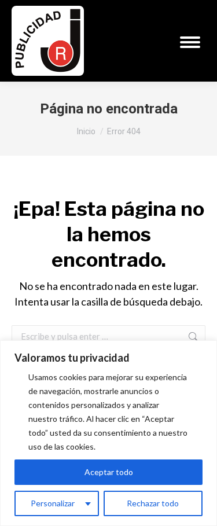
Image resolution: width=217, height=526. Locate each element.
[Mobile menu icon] (190, 42)
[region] (108, 433)
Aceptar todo (108, 472)
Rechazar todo (153, 503)
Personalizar (53, 503)
